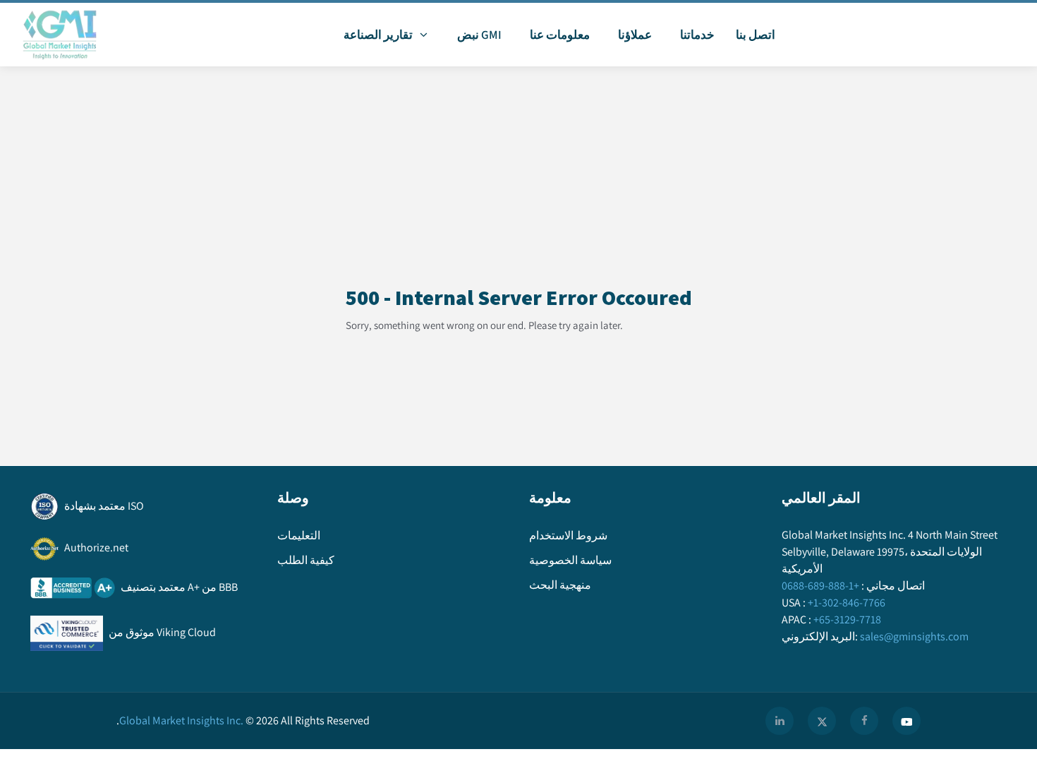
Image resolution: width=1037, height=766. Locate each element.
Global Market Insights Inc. (179, 720)
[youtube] (906, 721)
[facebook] (864, 721)
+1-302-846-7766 (846, 602)
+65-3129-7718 (847, 619)
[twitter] (822, 721)
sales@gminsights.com (914, 636)
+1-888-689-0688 (820, 585)
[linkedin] (779, 721)
